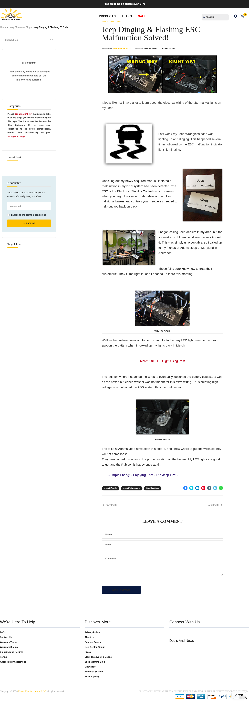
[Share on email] (197, 488)
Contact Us (6, 637)
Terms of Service (94, 671)
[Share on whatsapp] (221, 488)
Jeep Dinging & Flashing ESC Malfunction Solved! (151, 33)
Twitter (172, 633)
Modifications (152, 488)
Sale (142, 16)
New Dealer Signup (95, 647)
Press (88, 652)
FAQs (3, 632)
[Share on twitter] (191, 488)
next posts (213, 505)
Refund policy (92, 676)
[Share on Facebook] (185, 488)
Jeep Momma (150, 48)
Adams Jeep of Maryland (197, 247)
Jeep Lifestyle (110, 488)
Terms (3, 656)
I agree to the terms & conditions (28, 214)
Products (107, 16)
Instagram (193, 633)
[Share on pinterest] (203, 488)
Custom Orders (93, 642)
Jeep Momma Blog (95, 661)
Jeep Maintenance (131, 488)
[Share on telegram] (215, 488)
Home (3, 27)
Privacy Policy (92, 632)
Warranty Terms (8, 642)
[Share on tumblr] (209, 488)
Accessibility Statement (13, 661)
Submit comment (121, 590)
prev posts (111, 505)
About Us (89, 637)
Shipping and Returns (11, 652)
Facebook (179, 633)
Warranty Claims (9, 647)
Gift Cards (90, 666)
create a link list (23, 114)
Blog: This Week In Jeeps (98, 656)
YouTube (186, 633)
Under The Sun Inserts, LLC (32, 691)
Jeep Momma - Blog (19, 27)
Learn (127, 16)
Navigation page (16, 136)
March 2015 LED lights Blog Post (162, 361)
